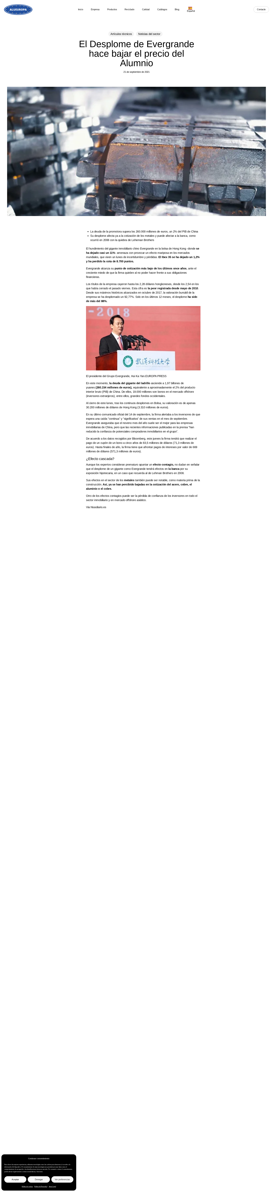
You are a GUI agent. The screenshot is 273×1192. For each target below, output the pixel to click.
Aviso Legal (52, 1186)
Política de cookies (27, 1186)
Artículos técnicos (121, 34)
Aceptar (15, 1179)
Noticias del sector (149, 34)
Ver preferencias (62, 1179)
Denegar (39, 1179)
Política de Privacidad (40, 1186)
